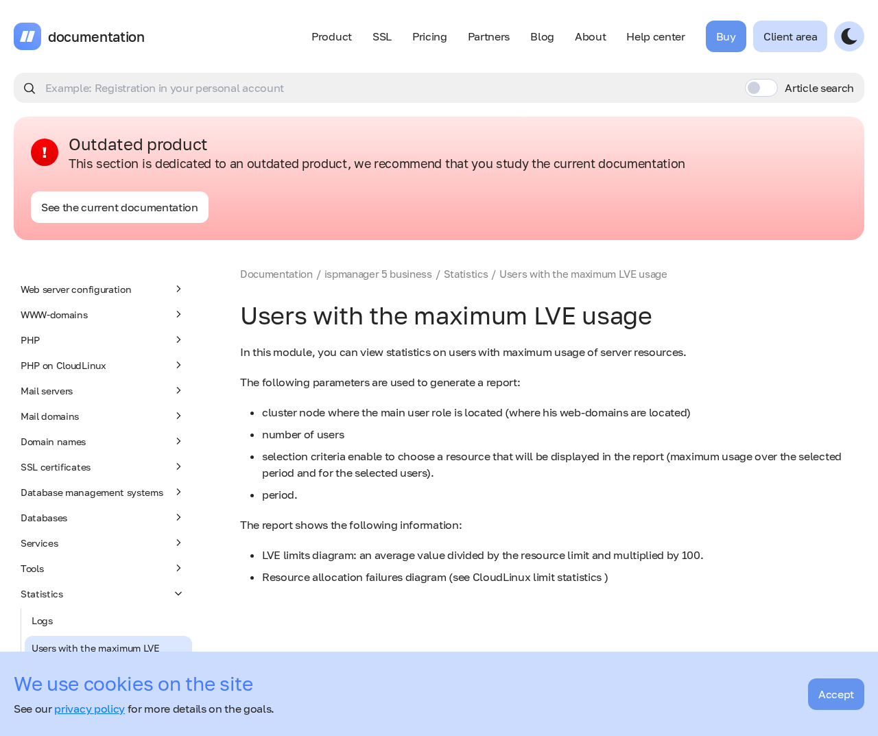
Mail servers (47, 390)
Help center (655, 36)
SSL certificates (56, 467)
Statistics (42, 594)
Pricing (429, 36)
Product (331, 36)
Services (39, 543)
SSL (382, 36)
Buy (726, 36)
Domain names (53, 441)
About (590, 36)
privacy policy (89, 708)
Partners (489, 36)
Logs (42, 620)
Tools (32, 568)
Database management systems (92, 492)
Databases (44, 517)
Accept (836, 694)
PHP (30, 340)
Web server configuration (76, 289)
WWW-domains (54, 314)
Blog (542, 36)
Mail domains (50, 416)
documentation (96, 36)
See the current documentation (119, 207)
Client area (790, 36)
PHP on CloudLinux (63, 365)
